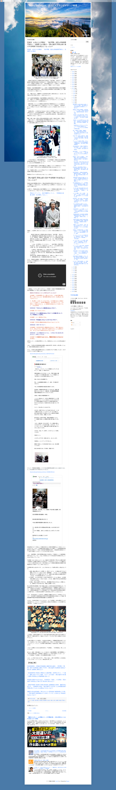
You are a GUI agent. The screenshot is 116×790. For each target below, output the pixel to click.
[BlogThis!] (41, 698)
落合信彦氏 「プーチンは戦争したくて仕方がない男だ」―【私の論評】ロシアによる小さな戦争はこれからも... (80, 153)
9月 (74, 95)
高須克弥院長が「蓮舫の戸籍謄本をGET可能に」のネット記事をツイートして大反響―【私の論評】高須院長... (80, 148)
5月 (74, 102)
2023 (73, 77)
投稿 (73, 322)
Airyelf (56, 781)
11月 (74, 91)
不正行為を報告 (74, 295)
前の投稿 (64, 710)
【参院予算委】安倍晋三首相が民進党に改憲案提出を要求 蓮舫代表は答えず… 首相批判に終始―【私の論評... (80, 221)
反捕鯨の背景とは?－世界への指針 (41, 760)
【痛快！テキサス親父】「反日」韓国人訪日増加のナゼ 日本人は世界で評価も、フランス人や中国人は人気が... (80, 226)
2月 (74, 270)
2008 (73, 289)
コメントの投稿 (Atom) (34, 713)
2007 (73, 291)
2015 (73, 276)
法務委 (57, 700)
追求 (54, 700)
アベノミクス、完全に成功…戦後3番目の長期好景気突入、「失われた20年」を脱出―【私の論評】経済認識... (80, 247)
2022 (73, 79)
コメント (74, 324)
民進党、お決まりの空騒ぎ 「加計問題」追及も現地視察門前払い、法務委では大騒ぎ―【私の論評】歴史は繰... (80, 158)
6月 (74, 100)
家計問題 (37, 700)
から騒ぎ (33, 700)
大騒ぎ (51, 700)
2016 (73, 274)
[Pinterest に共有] (45, 698)
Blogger (67, 781)
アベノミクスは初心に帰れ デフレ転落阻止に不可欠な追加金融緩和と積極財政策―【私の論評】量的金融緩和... (80, 142)
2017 (73, 88)
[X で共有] (43, 698)
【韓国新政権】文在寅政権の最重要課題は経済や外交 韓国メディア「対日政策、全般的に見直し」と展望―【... (80, 216)
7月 (74, 99)
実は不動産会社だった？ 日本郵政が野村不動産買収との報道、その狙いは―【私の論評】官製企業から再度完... (80, 184)
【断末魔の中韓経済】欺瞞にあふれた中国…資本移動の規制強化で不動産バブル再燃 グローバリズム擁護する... (80, 179)
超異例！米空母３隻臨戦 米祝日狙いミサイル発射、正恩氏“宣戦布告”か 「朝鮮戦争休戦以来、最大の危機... (81, 111)
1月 (74, 272)
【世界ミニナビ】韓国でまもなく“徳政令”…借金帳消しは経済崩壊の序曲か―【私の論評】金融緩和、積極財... (80, 122)
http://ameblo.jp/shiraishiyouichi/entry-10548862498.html (42, 472)
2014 (73, 278)
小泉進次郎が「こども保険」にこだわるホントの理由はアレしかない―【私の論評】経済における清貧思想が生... (80, 210)
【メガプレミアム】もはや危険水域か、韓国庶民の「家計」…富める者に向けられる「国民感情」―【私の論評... (80, 237)
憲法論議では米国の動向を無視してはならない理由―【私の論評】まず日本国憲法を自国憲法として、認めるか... (80, 106)
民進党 (60, 700)
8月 (74, 97)
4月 (74, 267)
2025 (73, 73)
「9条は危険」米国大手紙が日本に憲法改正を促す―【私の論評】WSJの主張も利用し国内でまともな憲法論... (80, 163)
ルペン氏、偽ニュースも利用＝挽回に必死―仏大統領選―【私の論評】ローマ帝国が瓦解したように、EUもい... (80, 242)
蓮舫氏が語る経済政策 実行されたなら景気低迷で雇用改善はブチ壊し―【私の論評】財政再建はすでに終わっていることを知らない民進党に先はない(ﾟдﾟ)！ (46, 693)
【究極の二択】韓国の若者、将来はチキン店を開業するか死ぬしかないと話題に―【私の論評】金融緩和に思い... (80, 116)
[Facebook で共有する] (44, 698)
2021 (73, 80)
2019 (73, 84)
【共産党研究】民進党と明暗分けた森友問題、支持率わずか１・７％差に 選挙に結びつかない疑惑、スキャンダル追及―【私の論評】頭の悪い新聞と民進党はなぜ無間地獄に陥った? (46, 674)
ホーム (47, 710)
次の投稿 (29, 710)
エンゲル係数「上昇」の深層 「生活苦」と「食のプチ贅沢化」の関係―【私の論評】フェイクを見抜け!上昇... (80, 195)
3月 (74, 268)
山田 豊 (74, 52)
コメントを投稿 (32, 708)
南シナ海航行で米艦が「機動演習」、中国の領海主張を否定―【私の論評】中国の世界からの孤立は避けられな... (80, 132)
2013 (73, 280)
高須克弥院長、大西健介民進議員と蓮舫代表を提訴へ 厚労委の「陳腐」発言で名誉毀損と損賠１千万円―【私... (80, 174)
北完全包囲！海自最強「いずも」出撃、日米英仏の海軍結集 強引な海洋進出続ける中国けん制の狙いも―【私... (80, 258)
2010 (73, 285)
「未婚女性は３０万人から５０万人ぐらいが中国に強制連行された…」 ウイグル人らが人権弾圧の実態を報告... (80, 127)
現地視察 (45, 700)
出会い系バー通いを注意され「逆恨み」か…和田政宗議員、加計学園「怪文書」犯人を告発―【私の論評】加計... (80, 137)
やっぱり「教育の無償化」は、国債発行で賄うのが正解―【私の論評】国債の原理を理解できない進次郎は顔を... (80, 263)
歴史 (29, 701)
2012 (73, 282)
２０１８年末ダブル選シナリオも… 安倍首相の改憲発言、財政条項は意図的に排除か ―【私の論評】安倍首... (81, 205)
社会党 (48, 700)
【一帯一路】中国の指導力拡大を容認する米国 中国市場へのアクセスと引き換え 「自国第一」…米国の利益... (80, 190)
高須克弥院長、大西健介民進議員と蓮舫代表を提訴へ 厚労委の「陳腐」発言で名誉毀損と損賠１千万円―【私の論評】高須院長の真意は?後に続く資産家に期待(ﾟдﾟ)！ (46, 667)
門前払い (64, 700)
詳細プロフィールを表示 (76, 66)
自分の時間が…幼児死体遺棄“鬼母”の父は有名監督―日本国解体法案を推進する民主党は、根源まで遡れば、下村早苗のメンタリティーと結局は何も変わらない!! (50, 752)
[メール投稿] (38, 698)
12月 (74, 89)
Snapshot (73, 310)
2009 (73, 287)
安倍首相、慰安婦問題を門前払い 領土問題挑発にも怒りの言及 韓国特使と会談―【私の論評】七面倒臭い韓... (80, 169)
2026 (73, 71)
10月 (74, 93)
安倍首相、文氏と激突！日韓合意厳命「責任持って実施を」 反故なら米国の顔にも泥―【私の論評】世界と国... (80, 200)
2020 (73, 82)
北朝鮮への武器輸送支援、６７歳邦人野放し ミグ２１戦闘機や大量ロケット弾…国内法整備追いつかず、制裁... (80, 231)
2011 (73, 284)
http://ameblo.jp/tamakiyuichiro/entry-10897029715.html (42, 353)
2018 (73, 86)
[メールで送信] (40, 698)
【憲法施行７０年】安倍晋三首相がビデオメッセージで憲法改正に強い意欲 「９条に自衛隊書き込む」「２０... (80, 252)
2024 (73, 75)
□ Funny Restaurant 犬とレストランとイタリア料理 (52, 5)
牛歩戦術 (41, 700)
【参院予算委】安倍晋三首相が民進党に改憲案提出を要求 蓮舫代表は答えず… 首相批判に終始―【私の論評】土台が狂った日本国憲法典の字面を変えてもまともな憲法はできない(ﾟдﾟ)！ (46, 686)
